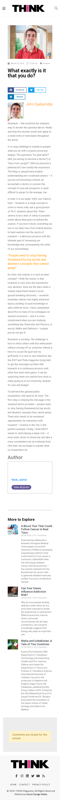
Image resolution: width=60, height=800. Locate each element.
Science (46, 63)
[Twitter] (32, 776)
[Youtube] (38, 776)
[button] (17, 90)
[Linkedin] (27, 776)
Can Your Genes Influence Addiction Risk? (33, 591)
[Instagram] (22, 776)
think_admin (19, 479)
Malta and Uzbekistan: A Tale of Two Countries (36, 642)
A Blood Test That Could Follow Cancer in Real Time (36, 529)
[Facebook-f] (16, 776)
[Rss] (43, 776)
